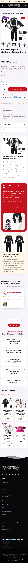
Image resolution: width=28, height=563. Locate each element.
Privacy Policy (5, 533)
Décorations (5, 496)
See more (3, 75)
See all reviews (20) (14, 321)
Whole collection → (6, 394)
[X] (18, 474)
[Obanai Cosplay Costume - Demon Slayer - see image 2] (9, 44)
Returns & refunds (6, 511)
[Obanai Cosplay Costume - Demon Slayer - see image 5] (24, 44)
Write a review (14, 325)
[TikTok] (6, 474)
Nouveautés (5, 482)
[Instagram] (3, 474)
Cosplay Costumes (17, 11)
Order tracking (5, 504)
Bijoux (3, 492)
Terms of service (6, 529)
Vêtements (4, 489)
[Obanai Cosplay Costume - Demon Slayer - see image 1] (3, 44)
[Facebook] (15, 474)
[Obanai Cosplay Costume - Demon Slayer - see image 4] (19, 44)
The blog (4, 526)
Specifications (14, 124)
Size (2, 81)
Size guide (14, 130)
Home (3, 11)
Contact (4, 514)
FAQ (3, 507)
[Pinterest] (12, 474)
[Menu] (3, 5)
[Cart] (25, 5)
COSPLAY (6, 18)
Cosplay (9, 11)
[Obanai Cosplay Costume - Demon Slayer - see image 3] (14, 44)
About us (4, 522)
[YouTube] (9, 474)
